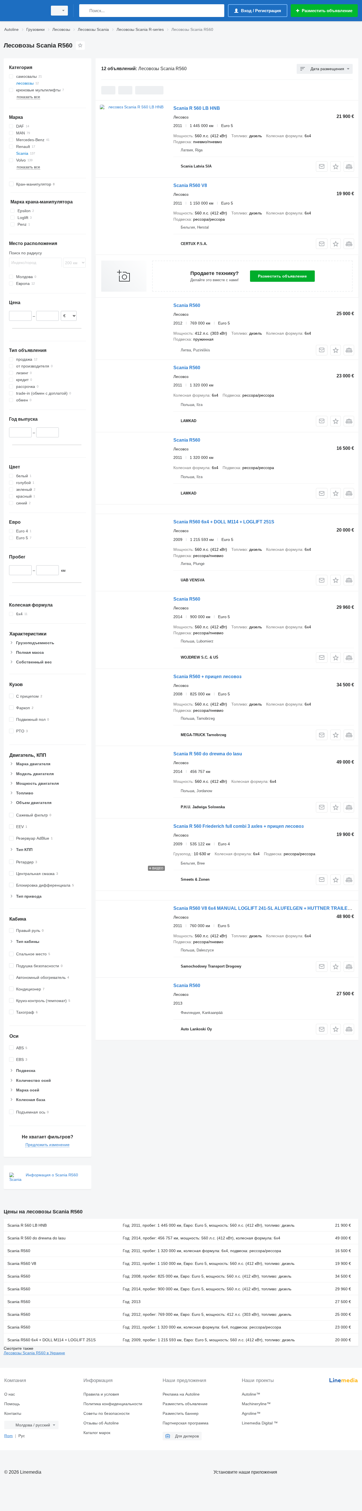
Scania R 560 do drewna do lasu (207, 753)
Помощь (12, 1404)
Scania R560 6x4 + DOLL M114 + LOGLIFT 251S (223, 521)
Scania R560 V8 (190, 185)
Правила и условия (101, 1394)
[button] (335, 166)
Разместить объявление (282, 276)
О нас (9, 1394)
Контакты (12, 1413)
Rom (8, 1435)
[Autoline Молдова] (24, 10)
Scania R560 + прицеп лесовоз (207, 676)
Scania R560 (186, 305)
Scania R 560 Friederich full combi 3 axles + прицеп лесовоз (238, 826)
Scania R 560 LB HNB (196, 108)
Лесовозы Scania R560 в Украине (34, 1353)
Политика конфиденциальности (112, 1404)
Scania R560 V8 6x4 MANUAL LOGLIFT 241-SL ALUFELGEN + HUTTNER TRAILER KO (266, 908)
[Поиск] (84, 10)
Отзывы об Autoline (101, 1423)
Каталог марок (96, 1432)
